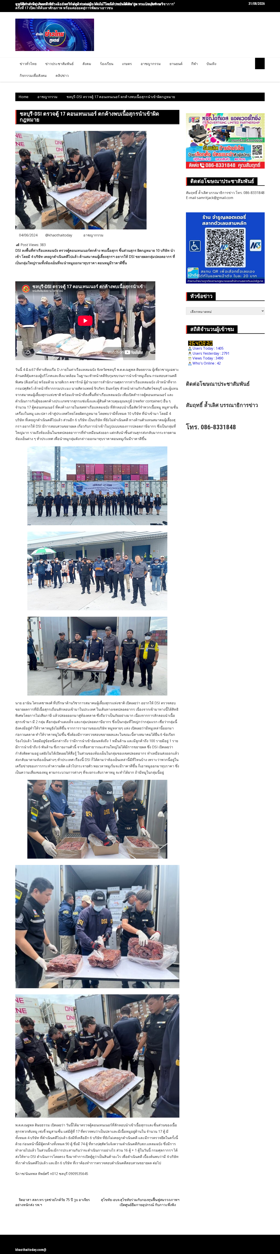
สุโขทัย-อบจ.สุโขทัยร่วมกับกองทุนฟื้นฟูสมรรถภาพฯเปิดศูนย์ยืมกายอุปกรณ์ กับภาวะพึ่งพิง (140, 1202)
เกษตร (127, 63)
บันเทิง (211, 63)
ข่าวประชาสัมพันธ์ (59, 63)
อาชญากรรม (151, 63)
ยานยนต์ (176, 63)
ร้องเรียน (106, 63)
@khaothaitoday (58, 235)
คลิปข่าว (62, 75)
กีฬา (194, 63)
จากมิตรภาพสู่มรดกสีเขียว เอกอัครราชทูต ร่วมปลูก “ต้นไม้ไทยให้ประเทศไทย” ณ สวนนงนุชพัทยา (89, 4)
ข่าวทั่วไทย (28, 63)
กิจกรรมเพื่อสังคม (33, 75)
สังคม (86, 63)
